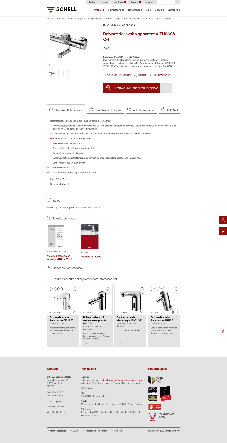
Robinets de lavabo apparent (137, 19)
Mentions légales (57, 431)
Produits (99, 10)
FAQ (124, 404)
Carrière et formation (110, 412)
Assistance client (113, 404)
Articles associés (143, 110)
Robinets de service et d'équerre (106, 383)
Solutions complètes (90, 380)
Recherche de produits (132, 383)
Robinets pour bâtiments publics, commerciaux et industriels (84, 19)
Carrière (92, 2)
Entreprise (174, 10)
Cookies (118, 431)
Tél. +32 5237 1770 (55, 393)
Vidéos (101, 404)
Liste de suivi (119, 2)
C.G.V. (75, 431)
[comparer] (74, 289)
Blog (148, 10)
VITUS (155, 19)
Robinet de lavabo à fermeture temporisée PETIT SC (94, 320)
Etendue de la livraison (68, 110)
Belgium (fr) (150, 2)
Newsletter (101, 396)
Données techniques (107, 110)
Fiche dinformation (161, 75)
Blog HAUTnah (87, 396)
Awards (139, 404)
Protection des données (95, 431)
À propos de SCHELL (90, 412)
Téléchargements (89, 404)
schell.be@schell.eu (56, 402)
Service (159, 10)
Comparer (135, 2)
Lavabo (117, 19)
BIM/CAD (171, 110)
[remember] (74, 293)
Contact (104, 2)
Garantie (131, 404)
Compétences (116, 10)
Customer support (55, 407)
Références (135, 10)
